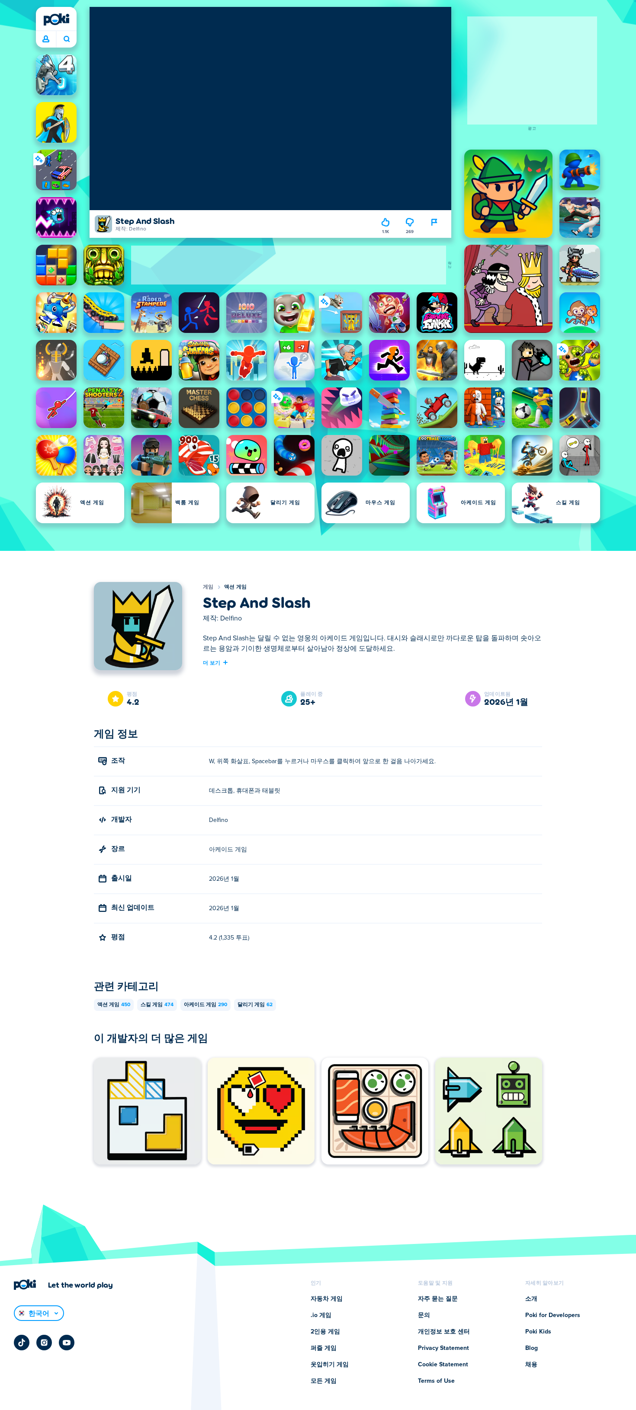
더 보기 (211, 662)
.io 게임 (321, 1315)
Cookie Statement (443, 1365)
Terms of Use (436, 1381)
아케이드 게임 (205, 1004)
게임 (208, 587)
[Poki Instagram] (44, 1342)
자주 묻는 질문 (438, 1299)
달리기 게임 (255, 1004)
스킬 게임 (157, 1004)
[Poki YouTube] (66, 1342)
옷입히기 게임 (330, 1365)
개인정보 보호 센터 (444, 1332)
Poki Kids (538, 1332)
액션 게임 (235, 587)
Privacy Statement (443, 1348)
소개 (531, 1299)
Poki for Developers (552, 1315)
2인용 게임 (325, 1332)
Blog (531, 1348)
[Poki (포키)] (56, 19)
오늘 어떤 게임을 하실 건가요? (66, 39)
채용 (531, 1365)
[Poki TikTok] (21, 1342)
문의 (424, 1315)
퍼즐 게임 (324, 1348)
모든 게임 (324, 1381)
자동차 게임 (327, 1299)
